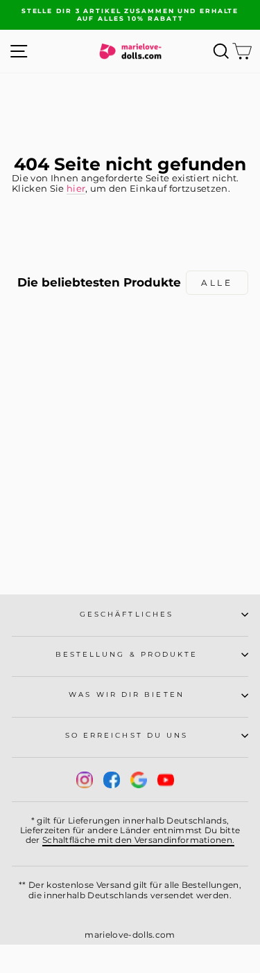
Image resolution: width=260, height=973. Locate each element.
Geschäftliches (126, 614)
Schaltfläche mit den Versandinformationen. (138, 840)
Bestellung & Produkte (126, 654)
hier (76, 188)
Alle (216, 283)
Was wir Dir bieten (126, 694)
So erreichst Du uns (127, 735)
